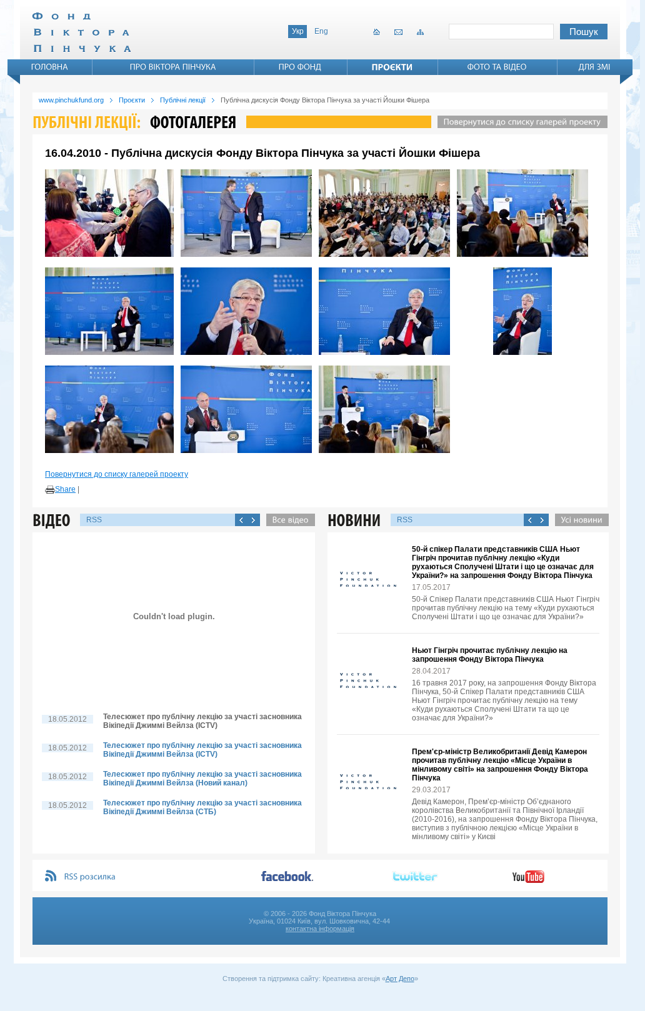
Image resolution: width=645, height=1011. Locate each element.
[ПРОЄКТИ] (392, 67)
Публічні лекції (183, 100)
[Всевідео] (287, 520)
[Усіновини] (579, 520)
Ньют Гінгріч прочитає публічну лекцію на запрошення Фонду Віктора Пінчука (490, 655)
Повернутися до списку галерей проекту (116, 474)
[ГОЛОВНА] (50, 67)
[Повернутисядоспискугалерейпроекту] (519, 122)
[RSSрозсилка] (90, 877)
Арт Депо (400, 978)
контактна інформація (320, 928)
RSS (94, 519)
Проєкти (132, 100)
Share (65, 489)
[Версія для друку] (50, 490)
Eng (321, 31)
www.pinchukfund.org (71, 100)
